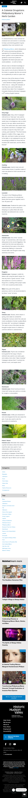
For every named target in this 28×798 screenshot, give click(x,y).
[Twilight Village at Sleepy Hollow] (14, 591)
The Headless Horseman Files (12, 580)
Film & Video (5, 481)
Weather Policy (18, 772)
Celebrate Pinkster (6, 501)
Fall (3, 507)
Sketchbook (5, 529)
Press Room (7, 727)
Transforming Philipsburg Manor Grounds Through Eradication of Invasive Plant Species (13, 688)
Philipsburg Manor (6, 19)
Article (4, 6)
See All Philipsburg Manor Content (14, 697)
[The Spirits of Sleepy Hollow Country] (14, 634)
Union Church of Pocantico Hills (9, 542)
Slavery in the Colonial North (8, 531)
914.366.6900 (8, 754)
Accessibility (7, 731)
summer (4, 533)
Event (3, 478)
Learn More (16, 767)
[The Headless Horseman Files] (14, 571)
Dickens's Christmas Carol (8, 505)
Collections (4, 476)
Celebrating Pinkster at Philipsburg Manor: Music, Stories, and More (13, 621)
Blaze (3, 499)
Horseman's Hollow (6, 514)
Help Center (7, 720)
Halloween (4, 510)
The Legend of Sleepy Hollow (9, 537)
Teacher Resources (6, 488)
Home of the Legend (7, 512)
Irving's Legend (5, 516)
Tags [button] (3, 495)
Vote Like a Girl (5, 546)
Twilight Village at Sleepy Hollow (13, 599)
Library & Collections (7, 520)
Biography (4, 474)
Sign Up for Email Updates (13, 737)
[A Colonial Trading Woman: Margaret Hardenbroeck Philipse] (14, 656)
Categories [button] (6, 468)
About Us (6, 724)
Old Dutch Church (6, 522)
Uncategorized (5, 490)
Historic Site (5, 483)
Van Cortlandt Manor (7, 544)
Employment (7, 729)
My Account (6, 722)
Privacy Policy (18, 773)
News (3, 485)
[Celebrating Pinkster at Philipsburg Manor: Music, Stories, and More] (14, 610)
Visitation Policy (9, 772)
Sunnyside (4, 535)
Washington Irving (6, 548)
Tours (3, 539)
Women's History (6, 550)
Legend (4, 518)
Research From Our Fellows (8, 527)
